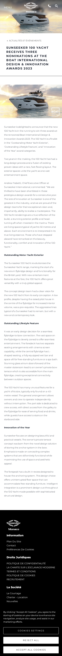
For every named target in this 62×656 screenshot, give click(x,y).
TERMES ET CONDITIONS (21, 571)
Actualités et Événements (25, 40)
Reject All (31, 640)
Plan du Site (14, 541)
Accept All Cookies (31, 649)
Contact (11, 545)
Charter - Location (17, 597)
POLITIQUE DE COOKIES (21, 575)
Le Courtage (14, 593)
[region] (31, 629)
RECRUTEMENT (15, 579)
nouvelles (12, 601)
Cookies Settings (31, 630)
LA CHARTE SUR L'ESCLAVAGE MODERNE (31, 567)
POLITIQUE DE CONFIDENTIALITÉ (26, 563)
